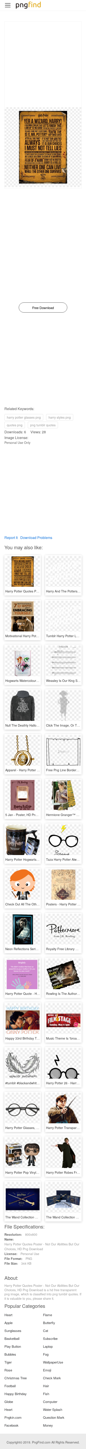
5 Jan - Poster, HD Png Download (28, 815)
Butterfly (49, 1322)
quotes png (14, 425)
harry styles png (60, 417)
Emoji (47, 1370)
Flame (47, 1314)
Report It (11, 537)
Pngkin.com (13, 1417)
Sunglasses (12, 1330)
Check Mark (52, 1378)
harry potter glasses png (24, 417)
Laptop (48, 1346)
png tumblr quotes (43, 425)
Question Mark (53, 1417)
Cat (45, 1330)
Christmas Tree (15, 1378)
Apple (8, 1322)
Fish (46, 1393)
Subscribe (50, 1338)
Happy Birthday (15, 1393)
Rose (8, 1370)
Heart (8, 1314)
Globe (8, 1401)
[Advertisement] (43, 64)
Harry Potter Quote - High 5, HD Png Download (38, 993)
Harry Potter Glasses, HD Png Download (33, 1127)
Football (10, 1385)
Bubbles (10, 1354)
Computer (50, 1401)
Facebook (11, 1425)
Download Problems (36, 537)
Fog (46, 1354)
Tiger (8, 1362)
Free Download (43, 307)
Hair (46, 1385)
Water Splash (52, 1409)
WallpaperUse (53, 1362)
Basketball (11, 1338)
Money (48, 1425)
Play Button (12, 1346)
